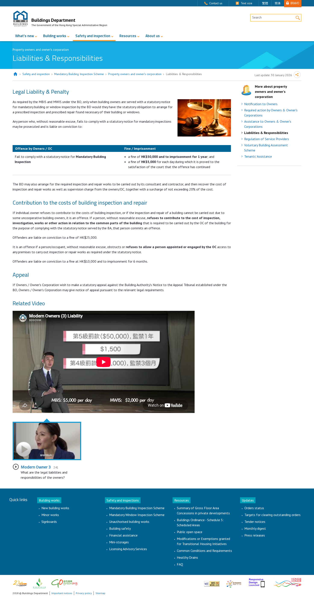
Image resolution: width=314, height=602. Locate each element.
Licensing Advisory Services (128, 549)
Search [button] (297, 17)
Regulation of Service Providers (266, 139)
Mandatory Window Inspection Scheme (136, 515)
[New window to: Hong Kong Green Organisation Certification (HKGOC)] (64, 583)
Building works (54, 36)
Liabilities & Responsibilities (266, 133)
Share (297, 74)
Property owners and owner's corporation (134, 74)
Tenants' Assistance (258, 156)
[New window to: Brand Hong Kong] (287, 582)
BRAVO (295, 3)
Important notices (61, 593)
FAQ (180, 564)
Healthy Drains (187, 557)
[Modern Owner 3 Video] (47, 441)
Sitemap (100, 593)
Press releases (254, 535)
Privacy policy (84, 593)
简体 (278, 3)
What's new (24, 36)
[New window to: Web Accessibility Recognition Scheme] (233, 582)
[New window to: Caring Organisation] (20, 583)
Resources (127, 36)
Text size (246, 3)
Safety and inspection (92, 36)
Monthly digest (255, 528)
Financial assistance (123, 535)
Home (15, 74)
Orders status (254, 508)
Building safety (120, 528)
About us (152, 36)
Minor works (50, 515)
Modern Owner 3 (36, 467)
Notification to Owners (260, 104)
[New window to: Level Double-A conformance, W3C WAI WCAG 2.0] (211, 582)
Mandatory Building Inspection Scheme (79, 74)
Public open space (189, 532)
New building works (55, 508)
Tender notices (254, 521)
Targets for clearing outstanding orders (272, 515)
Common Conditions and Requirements (204, 550)
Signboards (49, 521)
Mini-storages (119, 542)
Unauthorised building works (129, 521)
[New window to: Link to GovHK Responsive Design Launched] (257, 582)
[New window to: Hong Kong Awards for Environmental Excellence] (39, 583)
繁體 (265, 3)
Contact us (215, 3)
